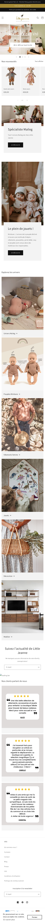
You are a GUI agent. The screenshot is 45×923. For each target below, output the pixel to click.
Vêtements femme (11, 455)
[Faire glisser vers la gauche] (18, 100)
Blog (5, 862)
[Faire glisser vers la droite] (27, 100)
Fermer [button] (34, 917)
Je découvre (15, 145)
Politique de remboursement (14, 881)
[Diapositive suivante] (28, 57)
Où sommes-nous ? (10, 847)
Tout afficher (39, 61)
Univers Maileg (9, 333)
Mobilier (7, 637)
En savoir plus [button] (9, 920)
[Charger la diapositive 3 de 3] (25, 57)
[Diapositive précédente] (16, 57)
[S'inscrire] (38, 667)
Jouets (6, 515)
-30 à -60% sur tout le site (22, 45)
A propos (7, 852)
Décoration (8, 576)
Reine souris (26, 89)
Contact (7, 857)
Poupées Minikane (11, 394)
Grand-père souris (9, 89)
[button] (2, 17)
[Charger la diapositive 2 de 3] (22, 57)
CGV (5, 871)
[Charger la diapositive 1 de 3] (20, 57)
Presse (6, 866)
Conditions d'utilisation (12, 876)
